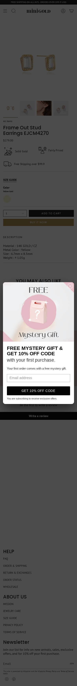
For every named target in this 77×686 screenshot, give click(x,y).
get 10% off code (38, 391)
